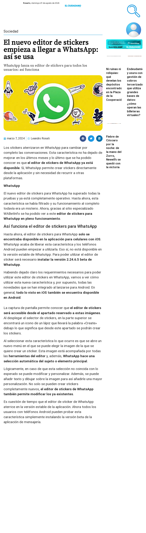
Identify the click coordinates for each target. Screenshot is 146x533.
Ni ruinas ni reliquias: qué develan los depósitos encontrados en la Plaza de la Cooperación (115, 84)
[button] (83, 138)
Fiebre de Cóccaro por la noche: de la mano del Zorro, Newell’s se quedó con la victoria (113, 152)
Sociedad (11, 31)
